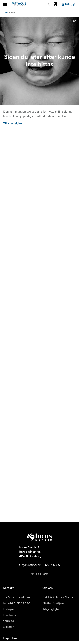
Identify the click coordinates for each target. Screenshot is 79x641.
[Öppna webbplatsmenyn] (7, 4)
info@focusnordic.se (16, 597)
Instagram (9, 609)
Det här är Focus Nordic (58, 597)
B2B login (70, 4)
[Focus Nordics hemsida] (19, 4)
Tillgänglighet (51, 609)
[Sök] (48, 4)
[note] (75, 21)
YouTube (8, 621)
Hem (5, 12)
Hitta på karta (39, 574)
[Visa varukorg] (55, 4)
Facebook (9, 615)
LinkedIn (8, 627)
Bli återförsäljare (53, 603)
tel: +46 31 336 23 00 (17, 603)
